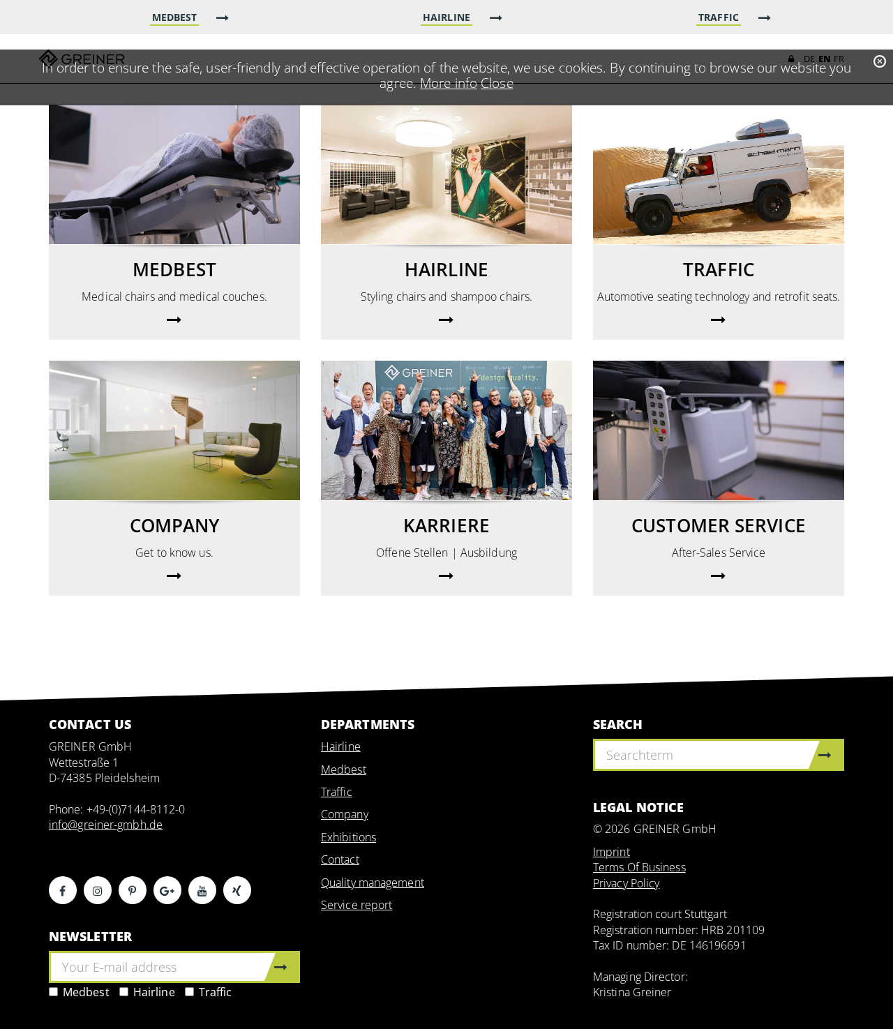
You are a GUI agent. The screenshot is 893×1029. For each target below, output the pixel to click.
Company (344, 814)
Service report (356, 904)
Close (497, 82)
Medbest (86, 992)
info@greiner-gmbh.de (106, 824)
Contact (340, 859)
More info (448, 82)
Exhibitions (348, 837)
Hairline (154, 992)
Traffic (215, 992)
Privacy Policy (626, 883)
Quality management (372, 882)
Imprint (611, 851)
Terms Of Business (639, 867)
